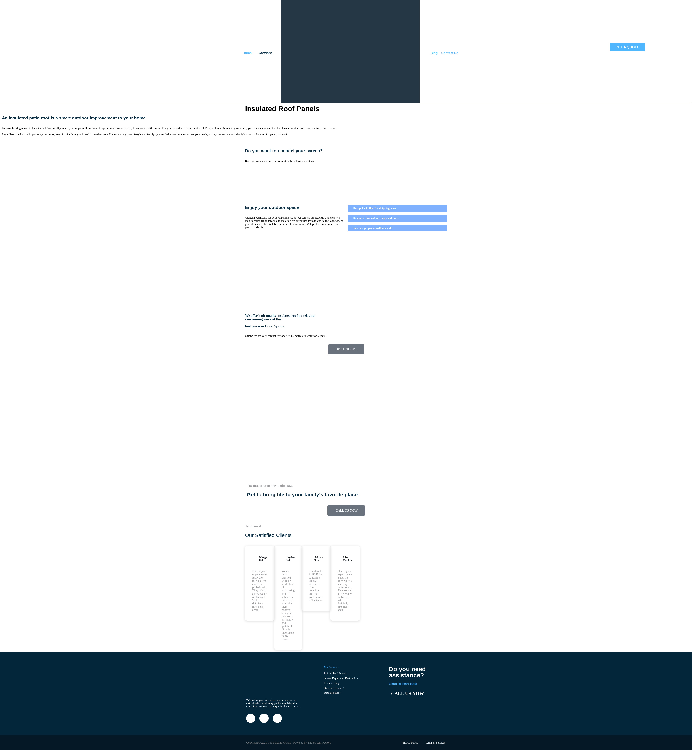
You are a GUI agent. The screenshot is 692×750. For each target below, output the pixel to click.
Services (265, 53)
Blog (434, 53)
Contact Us (449, 53)
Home (247, 53)
